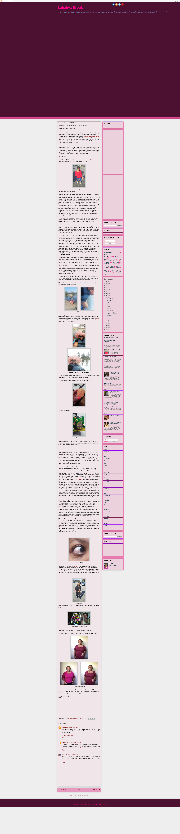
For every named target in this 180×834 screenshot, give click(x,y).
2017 (107, 318)
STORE (101, 118)
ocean (111, 270)
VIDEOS (94, 118)
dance (118, 267)
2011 (107, 329)
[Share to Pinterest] (94, 719)
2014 (107, 324)
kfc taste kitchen (110, 266)
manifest (106, 263)
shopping (112, 265)
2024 (107, 285)
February (109, 310)
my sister (60, 443)
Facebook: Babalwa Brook (92, 136)
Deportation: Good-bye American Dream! (115, 423)
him (89, 479)
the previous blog (62, 129)
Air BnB (120, 265)
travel (112, 258)
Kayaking (96, 318)
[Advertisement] (113, 151)
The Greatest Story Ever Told (114, 392)
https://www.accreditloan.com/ (69, 760)
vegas (105, 274)
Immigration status (88, 159)
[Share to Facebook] (93, 719)
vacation (107, 256)
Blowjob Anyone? (108, 383)
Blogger (103, 804)
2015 (107, 322)
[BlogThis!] (90, 719)
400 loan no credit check (68, 735)
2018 (107, 297)
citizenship (106, 271)
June (108, 306)
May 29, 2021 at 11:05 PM (76, 742)
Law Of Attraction (113, 261)
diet (107, 267)
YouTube (75, 566)
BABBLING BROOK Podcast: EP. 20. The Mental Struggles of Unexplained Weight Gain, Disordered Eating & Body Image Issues (112, 405)
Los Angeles (107, 495)
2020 (107, 293)
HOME (60, 118)
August (109, 302)
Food (114, 259)
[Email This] (89, 719)
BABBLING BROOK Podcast (110, 126)
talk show (106, 516)
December (109, 298)
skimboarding (117, 272)
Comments (109, 243)
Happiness (108, 252)
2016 (107, 320)
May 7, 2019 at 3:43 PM (72, 727)
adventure (108, 254)
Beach (105, 270)
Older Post (96, 789)
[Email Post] (86, 718)
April (108, 308)
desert (105, 269)
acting (110, 269)
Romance (106, 262)
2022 (107, 289)
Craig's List (112, 267)
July (108, 304)
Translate (115, 441)
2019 (107, 295)
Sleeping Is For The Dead (110, 356)
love (116, 256)
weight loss (119, 266)
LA (105, 258)
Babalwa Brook (70, 8)
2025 (107, 283)
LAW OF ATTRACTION (71, 118)
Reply (63, 737)
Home (79, 789)
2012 (107, 327)
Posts (107, 241)
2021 (107, 291)
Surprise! (106, 365)
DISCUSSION (110, 118)
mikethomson (65, 742)
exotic (115, 263)
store (118, 270)
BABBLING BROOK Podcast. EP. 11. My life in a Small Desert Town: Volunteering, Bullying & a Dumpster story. (112, 339)
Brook (112, 563)
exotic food (114, 271)
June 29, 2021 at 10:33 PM (71, 754)
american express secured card (75, 747)
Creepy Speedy (78, 479)
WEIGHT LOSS (85, 118)
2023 (107, 287)
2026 (107, 281)
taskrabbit (117, 269)
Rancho (109, 274)
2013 (107, 325)
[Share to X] (91, 719)
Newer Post (62, 789)
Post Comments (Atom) (82, 795)
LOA (120, 259)
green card (106, 477)
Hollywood (115, 262)
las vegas (110, 272)
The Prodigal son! (114, 415)
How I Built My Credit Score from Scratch (112, 312)
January (109, 315)
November (109, 300)
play (63, 754)
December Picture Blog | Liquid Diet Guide (115, 373)
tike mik (64, 727)
